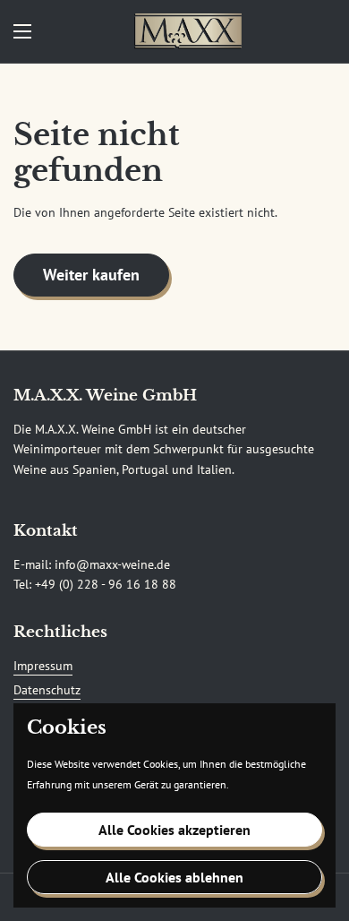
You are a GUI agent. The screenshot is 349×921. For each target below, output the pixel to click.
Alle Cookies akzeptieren (174, 830)
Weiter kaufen (91, 274)
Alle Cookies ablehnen (174, 877)
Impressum (42, 666)
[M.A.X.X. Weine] (187, 31)
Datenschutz (47, 690)
